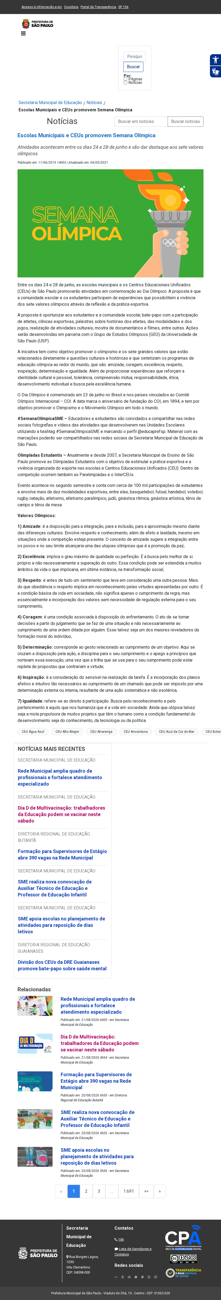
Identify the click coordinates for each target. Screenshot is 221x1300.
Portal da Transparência (98, 7)
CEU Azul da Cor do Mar (176, 732)
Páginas (135, 79)
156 (121, 1239)
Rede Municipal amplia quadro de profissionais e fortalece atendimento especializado (60, 777)
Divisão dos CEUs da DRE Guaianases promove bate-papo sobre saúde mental (62, 965)
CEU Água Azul (33, 732)
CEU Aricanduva (136, 732)
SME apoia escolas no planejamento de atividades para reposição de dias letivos (61, 925)
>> (146, 1191)
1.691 (128, 1191)
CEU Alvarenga (101, 732)
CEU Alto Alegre (67, 732)
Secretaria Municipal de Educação (50, 102)
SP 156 (123, 7)
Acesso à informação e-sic (42, 7)
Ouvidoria (71, 7)
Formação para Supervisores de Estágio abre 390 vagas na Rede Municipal (62, 854)
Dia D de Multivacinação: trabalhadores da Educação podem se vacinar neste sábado (61, 814)
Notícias (135, 82)
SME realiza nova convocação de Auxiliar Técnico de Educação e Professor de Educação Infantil (55, 888)
